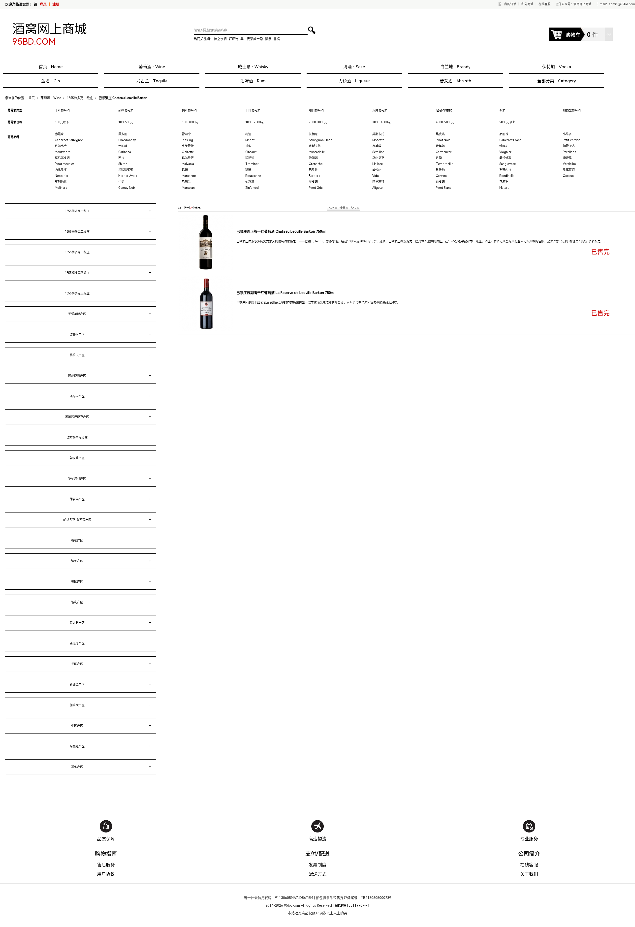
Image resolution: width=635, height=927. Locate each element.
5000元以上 (507, 122)
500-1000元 (190, 122)
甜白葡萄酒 (316, 110)
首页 (31, 98)
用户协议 (106, 874)
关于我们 (529, 874)
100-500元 (125, 122)
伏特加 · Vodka (556, 66)
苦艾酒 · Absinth (455, 80)
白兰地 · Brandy (455, 66)
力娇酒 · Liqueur (354, 80)
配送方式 (317, 874)
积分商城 (527, 4)
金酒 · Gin (50, 80)
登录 (43, 4)
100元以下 (62, 122)
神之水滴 (220, 39)
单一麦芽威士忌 (251, 39)
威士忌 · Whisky (253, 66)
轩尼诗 (233, 39)
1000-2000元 (254, 122)
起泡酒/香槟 (444, 110)
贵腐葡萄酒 (379, 110)
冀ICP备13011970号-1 (352, 905)
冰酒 (502, 110)
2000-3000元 (318, 122)
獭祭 (268, 39)
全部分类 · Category (556, 80)
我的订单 (510, 4)
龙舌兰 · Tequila (151, 80)
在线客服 (544, 4)
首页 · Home (51, 66)
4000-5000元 (445, 122)
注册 (55, 4)
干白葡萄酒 (252, 110)
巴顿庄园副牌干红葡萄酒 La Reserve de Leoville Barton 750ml (285, 293)
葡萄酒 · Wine (152, 66)
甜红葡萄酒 (125, 110)
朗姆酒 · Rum (253, 80)
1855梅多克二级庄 (80, 98)
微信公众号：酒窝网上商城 (573, 4)
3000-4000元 (381, 122)
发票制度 (317, 864)
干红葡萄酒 (62, 110)
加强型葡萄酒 (572, 110)
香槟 (276, 39)
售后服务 (106, 864)
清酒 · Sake (354, 66)
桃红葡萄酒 (189, 110)
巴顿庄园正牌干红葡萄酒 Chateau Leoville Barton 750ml (280, 231)
